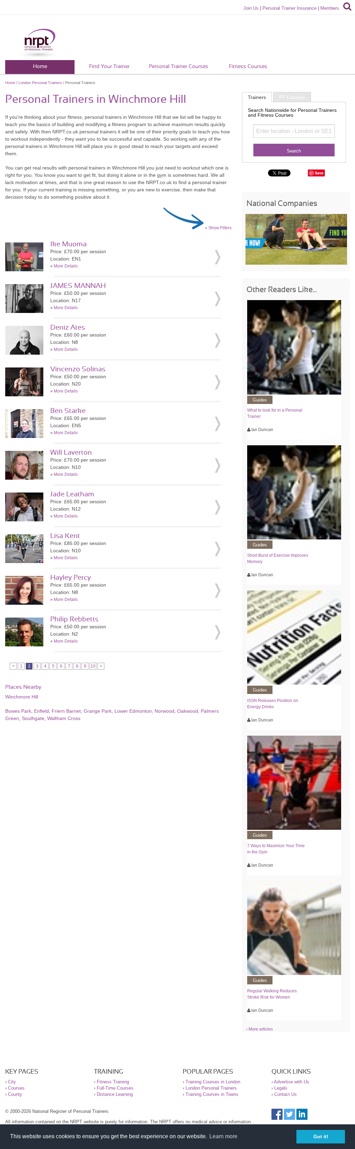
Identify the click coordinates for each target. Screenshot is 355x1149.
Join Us (251, 8)
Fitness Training (113, 1081)
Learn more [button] (223, 1136)
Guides (260, 400)
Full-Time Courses (115, 1088)
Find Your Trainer (109, 66)
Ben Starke (68, 410)
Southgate (33, 718)
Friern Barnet (66, 711)
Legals (280, 1088)
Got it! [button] (320, 1136)
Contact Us (285, 1094)
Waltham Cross (63, 718)
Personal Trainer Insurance (289, 8)
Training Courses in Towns (212, 1094)
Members (329, 8)
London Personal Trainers (40, 83)
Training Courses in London (212, 1081)
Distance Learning (115, 1094)
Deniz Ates (67, 327)
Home (40, 66)
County (15, 1094)
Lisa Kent (65, 535)
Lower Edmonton (133, 711)
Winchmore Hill (21, 697)
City (12, 1081)
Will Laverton (71, 452)
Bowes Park (18, 711)
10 (92, 666)
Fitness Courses (248, 66)
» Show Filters (218, 227)
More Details (66, 266)
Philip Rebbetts (74, 619)
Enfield (41, 711)
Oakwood (187, 711)
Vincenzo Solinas (77, 369)
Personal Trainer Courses (178, 66)
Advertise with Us (291, 1081)
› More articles (259, 1029)
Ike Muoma (68, 244)
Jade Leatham (72, 494)
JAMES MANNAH (78, 285)
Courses (16, 1088)
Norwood (164, 711)
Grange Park (98, 711)
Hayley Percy (70, 577)
